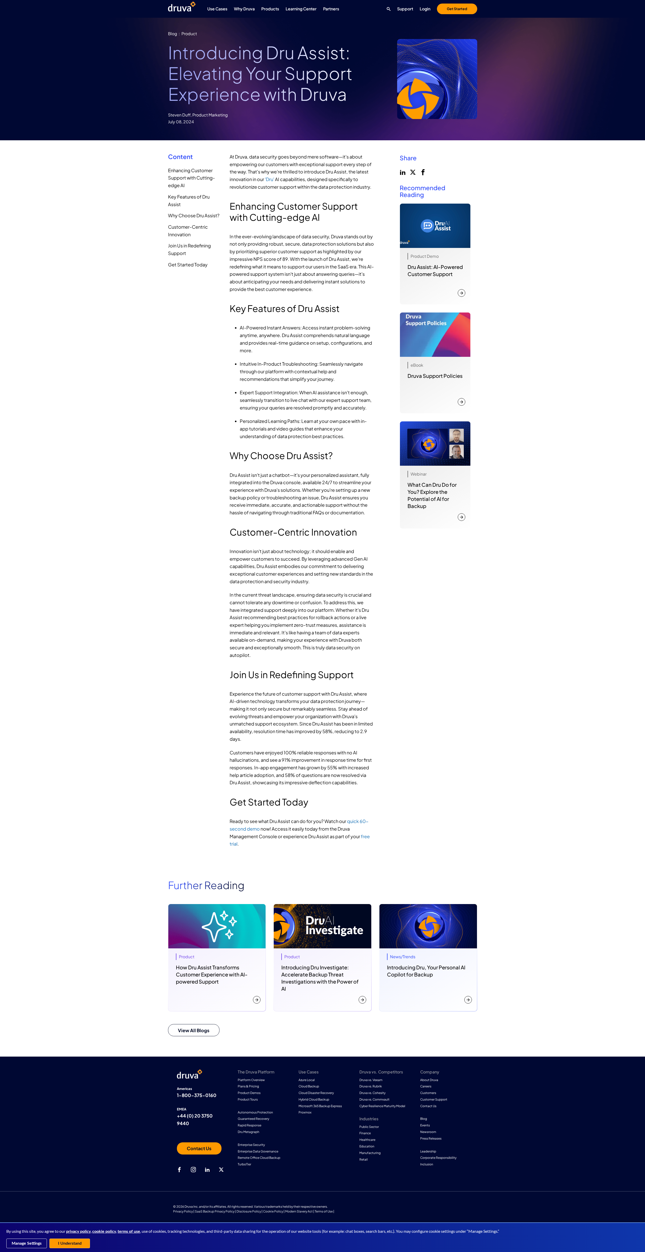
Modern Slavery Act (299, 1211)
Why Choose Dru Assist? (193, 215)
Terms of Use (324, 1211)
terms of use (129, 1231)
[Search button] (387, 9)
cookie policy (104, 1231)
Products (270, 8)
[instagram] (193, 1169)
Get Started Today (188, 264)
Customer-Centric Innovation (188, 230)
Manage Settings (27, 1243)
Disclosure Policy (248, 1211)
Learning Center (301, 8)
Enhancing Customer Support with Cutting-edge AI (191, 177)
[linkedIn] (402, 171)
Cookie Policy (273, 1211)
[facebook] (422, 171)
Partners (331, 8)
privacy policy (78, 1231)
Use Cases (217, 8)
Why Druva (244, 8)
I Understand (70, 1243)
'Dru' (269, 179)
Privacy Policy (183, 1211)
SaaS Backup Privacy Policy (214, 1211)
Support (405, 8)
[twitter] (412, 171)
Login (425, 8)
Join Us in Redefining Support (189, 249)
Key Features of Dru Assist (189, 200)
